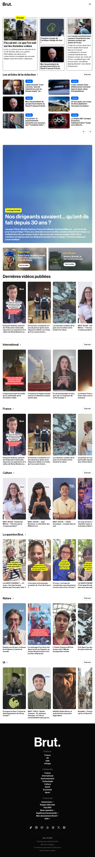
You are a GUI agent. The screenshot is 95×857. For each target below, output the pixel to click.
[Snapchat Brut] (47, 827)
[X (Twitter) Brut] (58, 827)
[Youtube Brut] (42, 827)
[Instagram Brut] (36, 827)
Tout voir (87, 74)
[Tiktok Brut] (30, 827)
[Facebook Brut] (53, 827)
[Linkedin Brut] (64, 827)
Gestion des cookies (47, 850)
